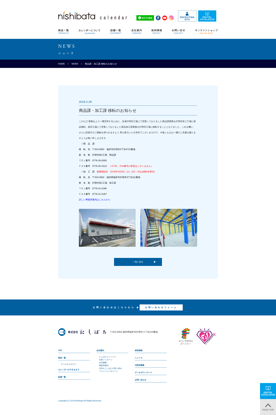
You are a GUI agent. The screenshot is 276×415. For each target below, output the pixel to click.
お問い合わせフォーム (161, 307)
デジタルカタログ (68, 364)
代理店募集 (139, 365)
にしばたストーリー (107, 357)
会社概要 (103, 362)
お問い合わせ (140, 380)
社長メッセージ (105, 360)
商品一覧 (62, 358)
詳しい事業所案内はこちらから (94, 199)
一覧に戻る (138, 262)
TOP (60, 350)
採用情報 (138, 350)
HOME (61, 63)
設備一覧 (62, 377)
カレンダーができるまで (68, 369)
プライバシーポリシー (108, 371)
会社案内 (100, 350)
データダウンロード (143, 372)
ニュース (138, 358)
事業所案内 (104, 365)
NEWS (75, 63)
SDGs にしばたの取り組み (110, 368)
